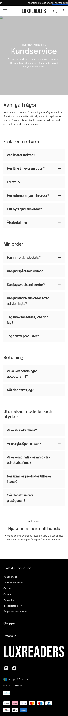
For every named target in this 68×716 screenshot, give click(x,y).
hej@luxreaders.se (33, 66)
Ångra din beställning (15, 611)
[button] (55, 11)
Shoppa (9, 623)
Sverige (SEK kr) (16, 679)
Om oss (7, 588)
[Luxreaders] (34, 11)
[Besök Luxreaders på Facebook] (14, 668)
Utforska (9, 636)
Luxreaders (17, 685)
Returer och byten (13, 582)
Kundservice (10, 576)
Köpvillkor (9, 599)
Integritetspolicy (12, 605)
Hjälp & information (17, 568)
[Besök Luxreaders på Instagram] (6, 668)
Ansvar (7, 594)
